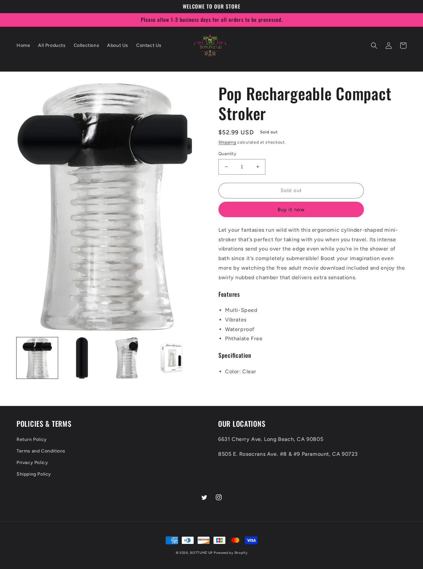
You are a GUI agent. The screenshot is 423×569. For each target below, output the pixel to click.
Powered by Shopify (231, 553)
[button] (374, 45)
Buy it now (291, 210)
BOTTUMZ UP (202, 553)
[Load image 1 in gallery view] (37, 358)
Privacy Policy (32, 462)
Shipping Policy (34, 474)
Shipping (227, 142)
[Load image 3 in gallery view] (126, 358)
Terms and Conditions (41, 451)
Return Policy (32, 439)
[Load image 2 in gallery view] (81, 358)
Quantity (227, 153)
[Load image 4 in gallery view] (171, 358)
